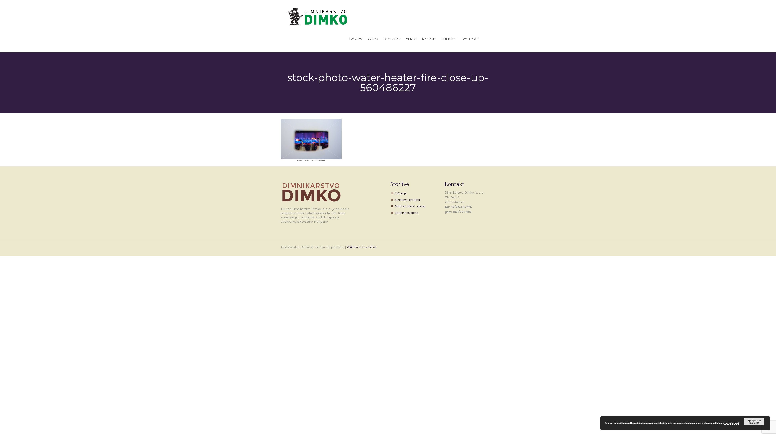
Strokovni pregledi (408, 200)
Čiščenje (401, 193)
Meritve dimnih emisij (410, 206)
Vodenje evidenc (406, 213)
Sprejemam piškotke (754, 422)
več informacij (731, 422)
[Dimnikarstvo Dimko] (317, 13)
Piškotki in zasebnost (361, 247)
